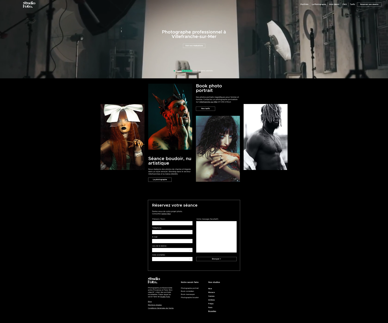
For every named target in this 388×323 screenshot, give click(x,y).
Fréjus (211, 304)
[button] (369, 4)
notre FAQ (166, 214)
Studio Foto (165, 297)
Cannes (211, 296)
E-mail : (155, 237)
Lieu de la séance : (159, 246)
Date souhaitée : (159, 255)
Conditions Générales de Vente (161, 308)
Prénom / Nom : (159, 219)
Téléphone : (157, 228)
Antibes (211, 300)
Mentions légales (155, 305)
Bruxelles (212, 311)
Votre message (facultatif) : (207, 219)
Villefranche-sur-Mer (208, 102)
